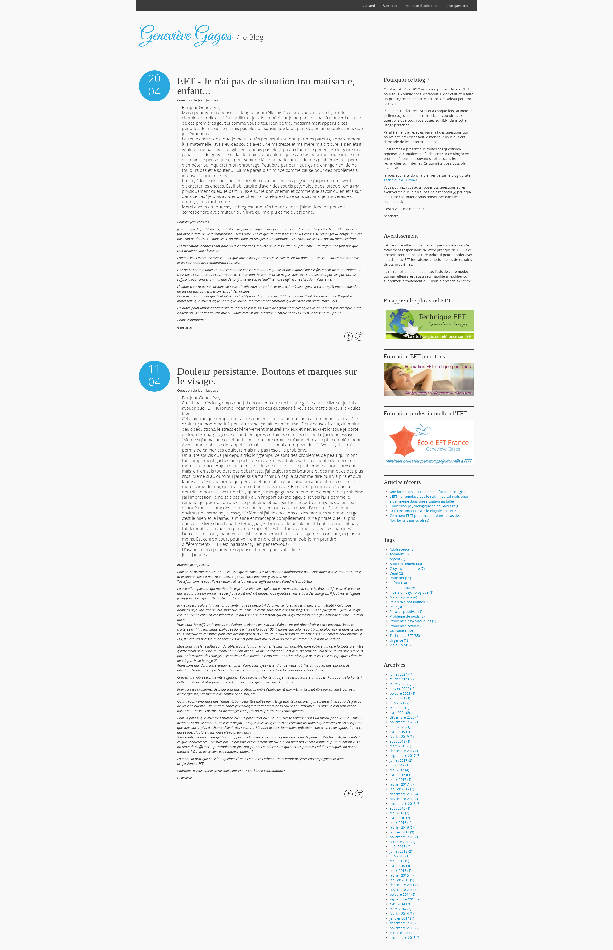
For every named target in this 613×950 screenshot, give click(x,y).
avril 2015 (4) (400, 865)
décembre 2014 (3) (404, 885)
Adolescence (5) (402, 549)
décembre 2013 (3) (404, 923)
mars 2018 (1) (400, 746)
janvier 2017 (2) (402, 789)
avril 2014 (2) (400, 904)
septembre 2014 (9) (405, 899)
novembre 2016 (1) (404, 798)
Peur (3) (396, 606)
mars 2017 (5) (400, 779)
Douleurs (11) (400, 578)
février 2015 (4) (402, 875)
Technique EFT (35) (405, 635)
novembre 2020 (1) (404, 722)
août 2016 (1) (400, 808)
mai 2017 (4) (399, 770)
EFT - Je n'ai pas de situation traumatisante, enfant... (266, 86)
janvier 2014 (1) (402, 918)
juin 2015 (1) (399, 856)
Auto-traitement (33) (406, 563)
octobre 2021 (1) (402, 693)
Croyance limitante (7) (407, 568)
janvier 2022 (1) (402, 688)
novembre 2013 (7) (404, 928)
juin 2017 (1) (399, 765)
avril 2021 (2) (400, 712)
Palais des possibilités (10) (410, 602)
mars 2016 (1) (400, 822)
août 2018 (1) (400, 741)
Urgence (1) (399, 640)
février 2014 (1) (402, 913)
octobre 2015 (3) (402, 841)
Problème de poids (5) (407, 616)
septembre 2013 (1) (405, 937)
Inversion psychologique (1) (411, 592)
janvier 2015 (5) (402, 880)
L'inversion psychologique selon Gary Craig (424, 506)
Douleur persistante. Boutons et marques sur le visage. (267, 376)
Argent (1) (397, 559)
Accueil (369, 5)
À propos (390, 5)
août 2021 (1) (400, 698)
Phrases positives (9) (406, 611)
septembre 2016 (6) (405, 803)
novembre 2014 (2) (404, 889)
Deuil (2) (396, 573)
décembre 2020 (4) (404, 717)
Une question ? (458, 5)
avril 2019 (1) (400, 731)
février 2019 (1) (402, 736)
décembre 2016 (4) (404, 794)
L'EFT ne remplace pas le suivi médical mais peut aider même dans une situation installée (429, 498)
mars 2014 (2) (400, 908)
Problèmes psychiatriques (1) (413, 621)
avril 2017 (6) (400, 774)
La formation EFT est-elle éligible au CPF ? (423, 511)
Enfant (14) (398, 583)
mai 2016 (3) (399, 813)
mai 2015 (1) (399, 861)
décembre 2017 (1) (404, 751)
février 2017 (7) (402, 784)
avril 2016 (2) (400, 818)
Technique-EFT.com (399, 180)
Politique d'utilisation (422, 5)
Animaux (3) (399, 554)
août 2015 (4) (400, 846)
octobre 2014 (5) (402, 894)
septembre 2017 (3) (405, 755)
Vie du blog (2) (401, 645)
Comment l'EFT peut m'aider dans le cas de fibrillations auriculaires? (424, 518)
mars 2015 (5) (400, 870)
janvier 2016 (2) (402, 832)
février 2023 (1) (402, 679)
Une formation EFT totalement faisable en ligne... (429, 491)
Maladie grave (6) (403, 597)
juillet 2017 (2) (401, 760)
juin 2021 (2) (399, 703)
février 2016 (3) (402, 827)
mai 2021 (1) (399, 707)
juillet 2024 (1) (401, 674)
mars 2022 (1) (400, 684)
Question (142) (401, 630)
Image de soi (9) (402, 587)
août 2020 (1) (400, 727)
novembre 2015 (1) (404, 837)
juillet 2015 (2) (401, 851)
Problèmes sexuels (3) (407, 626)
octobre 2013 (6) (402, 932)
